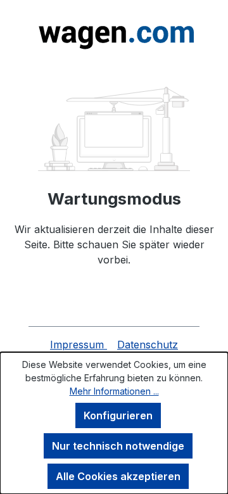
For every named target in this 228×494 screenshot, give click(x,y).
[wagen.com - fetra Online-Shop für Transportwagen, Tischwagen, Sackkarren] (114, 33)
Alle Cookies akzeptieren (118, 476)
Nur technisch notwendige (118, 446)
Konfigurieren (118, 415)
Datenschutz (147, 344)
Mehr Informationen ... (114, 391)
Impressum (78, 344)
